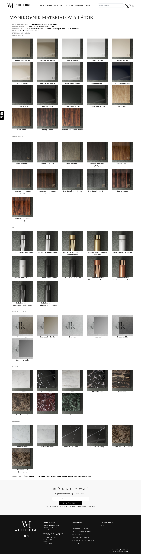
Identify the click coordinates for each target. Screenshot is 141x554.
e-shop (41, 5)
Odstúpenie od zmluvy (80, 537)
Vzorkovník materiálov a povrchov (43, 24)
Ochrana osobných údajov (82, 532)
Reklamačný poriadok (80, 534)
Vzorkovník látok (38, 29)
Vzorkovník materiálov (29, 31)
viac (102, 525)
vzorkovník (68, 5)
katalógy (58, 5)
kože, (49, 29)
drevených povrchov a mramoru (66, 29)
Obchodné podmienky (80, 529)
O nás (74, 526)
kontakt (88, 5)
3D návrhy (79, 5)
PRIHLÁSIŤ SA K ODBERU (71, 503)
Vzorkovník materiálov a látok (41, 26)
